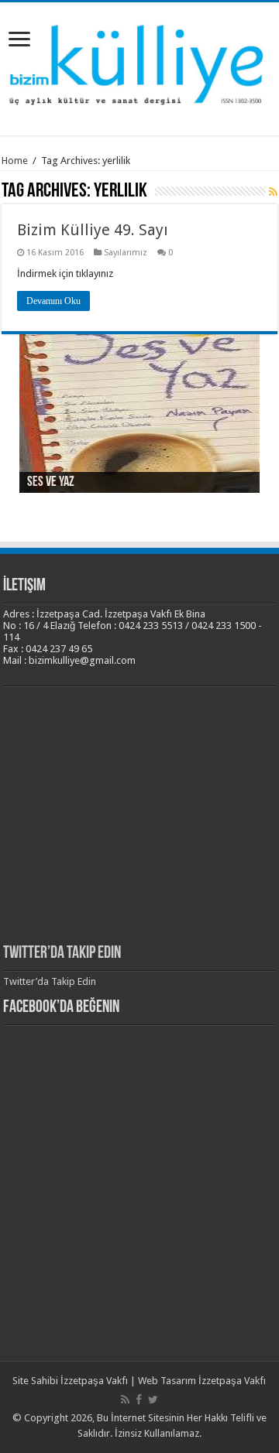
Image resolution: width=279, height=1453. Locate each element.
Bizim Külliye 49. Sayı (92, 230)
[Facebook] (138, 1399)
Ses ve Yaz (50, 483)
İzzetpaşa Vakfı (94, 1380)
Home (15, 160)
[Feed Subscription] (273, 192)
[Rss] (125, 1399)
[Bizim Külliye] (139, 66)
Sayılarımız (125, 253)
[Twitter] (153, 1399)
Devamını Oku (53, 301)
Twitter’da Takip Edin (62, 953)
